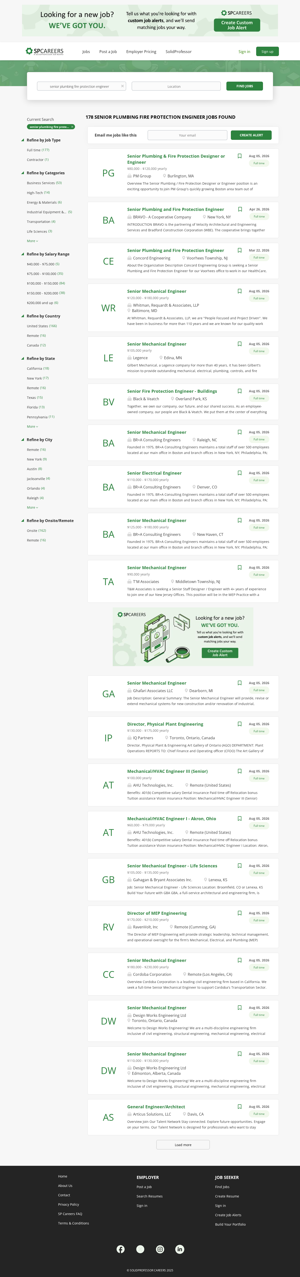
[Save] (239, 157)
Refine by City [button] (39, 439)
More (31, 241)
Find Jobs (244, 86)
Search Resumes (150, 1196)
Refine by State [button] (40, 358)
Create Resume (227, 1196)
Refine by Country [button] (43, 316)
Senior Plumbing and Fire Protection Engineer (175, 209)
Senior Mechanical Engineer (156, 291)
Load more (183, 1145)
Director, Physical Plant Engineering (165, 724)
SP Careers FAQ (70, 1214)
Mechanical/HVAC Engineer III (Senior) (167, 771)
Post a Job (144, 1187)
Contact (64, 1195)
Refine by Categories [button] (45, 172)
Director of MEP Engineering (157, 913)
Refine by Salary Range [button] (47, 254)
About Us (65, 1185)
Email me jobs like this (116, 135)
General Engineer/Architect (156, 1106)
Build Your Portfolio (230, 1224)
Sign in (244, 51)
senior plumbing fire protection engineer (52, 127)
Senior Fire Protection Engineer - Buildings (172, 391)
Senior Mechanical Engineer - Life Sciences (172, 866)
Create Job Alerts (228, 1215)
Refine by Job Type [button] (43, 140)
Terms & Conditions (73, 1223)
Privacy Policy (68, 1204)
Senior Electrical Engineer (154, 473)
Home (62, 1176)
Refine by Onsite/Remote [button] (50, 520)
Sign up (268, 51)
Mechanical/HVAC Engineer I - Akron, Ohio (171, 818)
